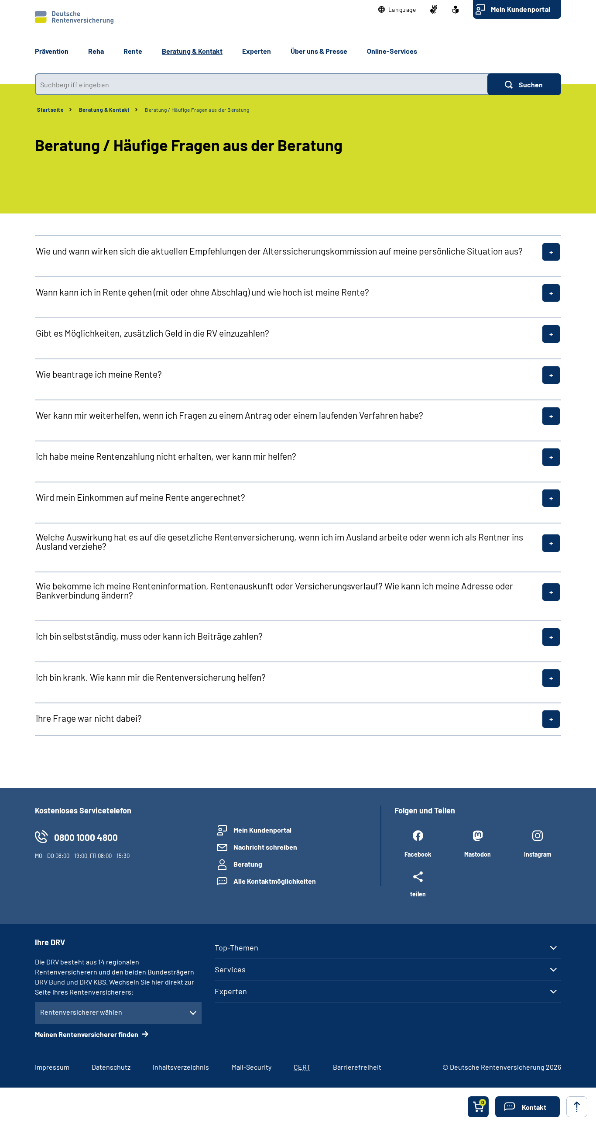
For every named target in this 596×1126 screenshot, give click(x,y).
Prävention (52, 51)
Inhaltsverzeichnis (181, 1067)
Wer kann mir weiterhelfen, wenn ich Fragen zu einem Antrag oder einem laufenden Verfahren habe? (229, 415)
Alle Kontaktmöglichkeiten (274, 881)
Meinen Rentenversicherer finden (87, 1034)
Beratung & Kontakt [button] (192, 51)
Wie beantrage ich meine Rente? (99, 374)
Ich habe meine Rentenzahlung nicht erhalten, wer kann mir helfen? (166, 456)
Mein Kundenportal (520, 9)
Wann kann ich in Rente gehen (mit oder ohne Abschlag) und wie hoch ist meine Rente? (202, 291)
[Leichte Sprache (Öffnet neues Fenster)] (455, 9)
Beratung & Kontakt (104, 110)
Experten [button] (256, 51)
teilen (418, 893)
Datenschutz (111, 1067)
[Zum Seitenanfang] (576, 1106)
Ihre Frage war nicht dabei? (89, 718)
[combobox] (261, 84)
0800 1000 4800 (86, 837)
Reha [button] (96, 51)
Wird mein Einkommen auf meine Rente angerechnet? (140, 497)
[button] (397, 9)
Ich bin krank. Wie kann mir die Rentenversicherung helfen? (151, 677)
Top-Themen (236, 947)
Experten (231, 991)
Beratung (247, 864)
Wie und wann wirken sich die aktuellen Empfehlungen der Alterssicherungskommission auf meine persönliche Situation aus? (279, 250)
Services (230, 969)
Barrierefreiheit (357, 1067)
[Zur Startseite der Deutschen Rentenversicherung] (74, 17)
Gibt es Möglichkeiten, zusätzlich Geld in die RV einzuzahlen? (152, 332)
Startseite (50, 110)
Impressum (52, 1067)
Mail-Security (251, 1067)
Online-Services (392, 51)
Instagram (537, 854)
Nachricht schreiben (265, 847)
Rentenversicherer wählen (81, 1012)
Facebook (417, 854)
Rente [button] (132, 51)
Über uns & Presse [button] (319, 51)
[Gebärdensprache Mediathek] (433, 9)
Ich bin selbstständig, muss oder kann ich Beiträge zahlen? (149, 635)
